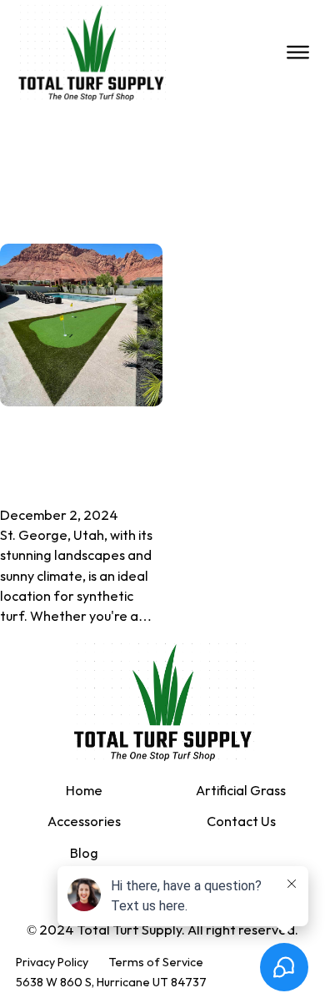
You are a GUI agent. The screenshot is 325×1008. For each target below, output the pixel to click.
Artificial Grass (241, 791)
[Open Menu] (298, 53)
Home (84, 791)
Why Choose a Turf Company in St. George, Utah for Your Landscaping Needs (76, 455)
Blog (84, 854)
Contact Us (241, 822)
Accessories (84, 822)
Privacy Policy (52, 962)
